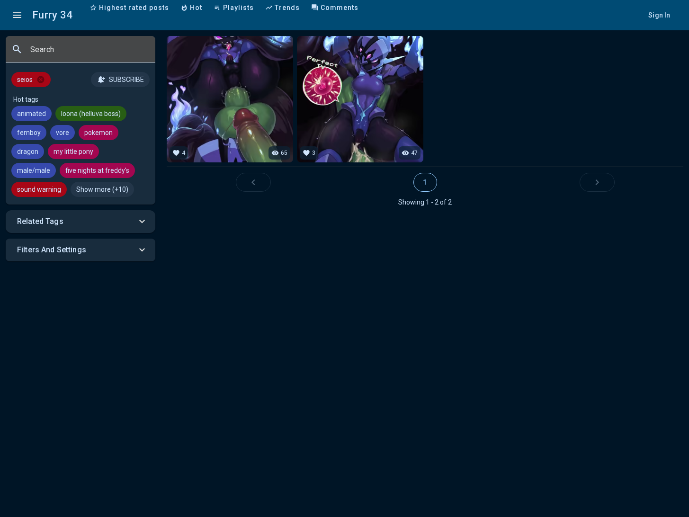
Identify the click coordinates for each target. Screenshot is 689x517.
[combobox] (89, 53)
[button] (80, 221)
